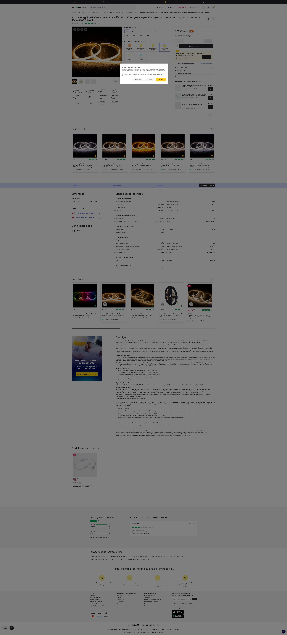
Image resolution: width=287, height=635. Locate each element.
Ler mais (128, 75)
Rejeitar (150, 79)
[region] (144, 74)
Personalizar (138, 79)
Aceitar (161, 79)
